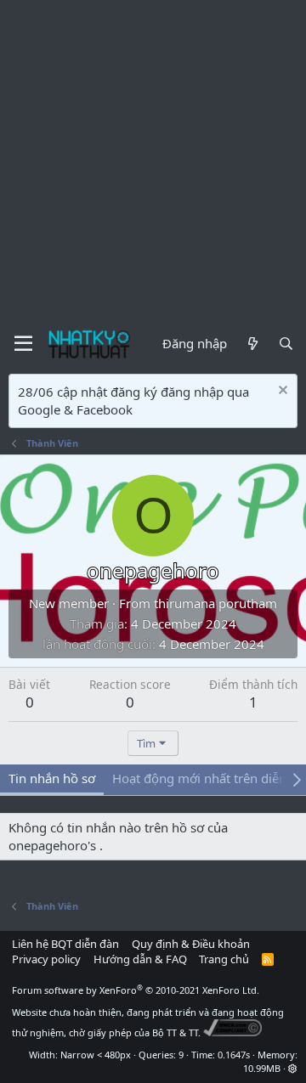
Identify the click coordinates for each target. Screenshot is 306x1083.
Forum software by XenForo (135, 990)
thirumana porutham (215, 603)
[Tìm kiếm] (286, 343)
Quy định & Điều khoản (191, 943)
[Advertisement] (153, 161)
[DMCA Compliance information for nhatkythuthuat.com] (232, 1032)
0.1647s (234, 1054)
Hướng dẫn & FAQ (140, 959)
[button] (293, 1068)
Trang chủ (224, 959)
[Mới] (252, 343)
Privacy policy (46, 959)
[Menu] (23, 344)
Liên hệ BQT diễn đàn (65, 943)
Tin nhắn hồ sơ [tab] (51, 778)
